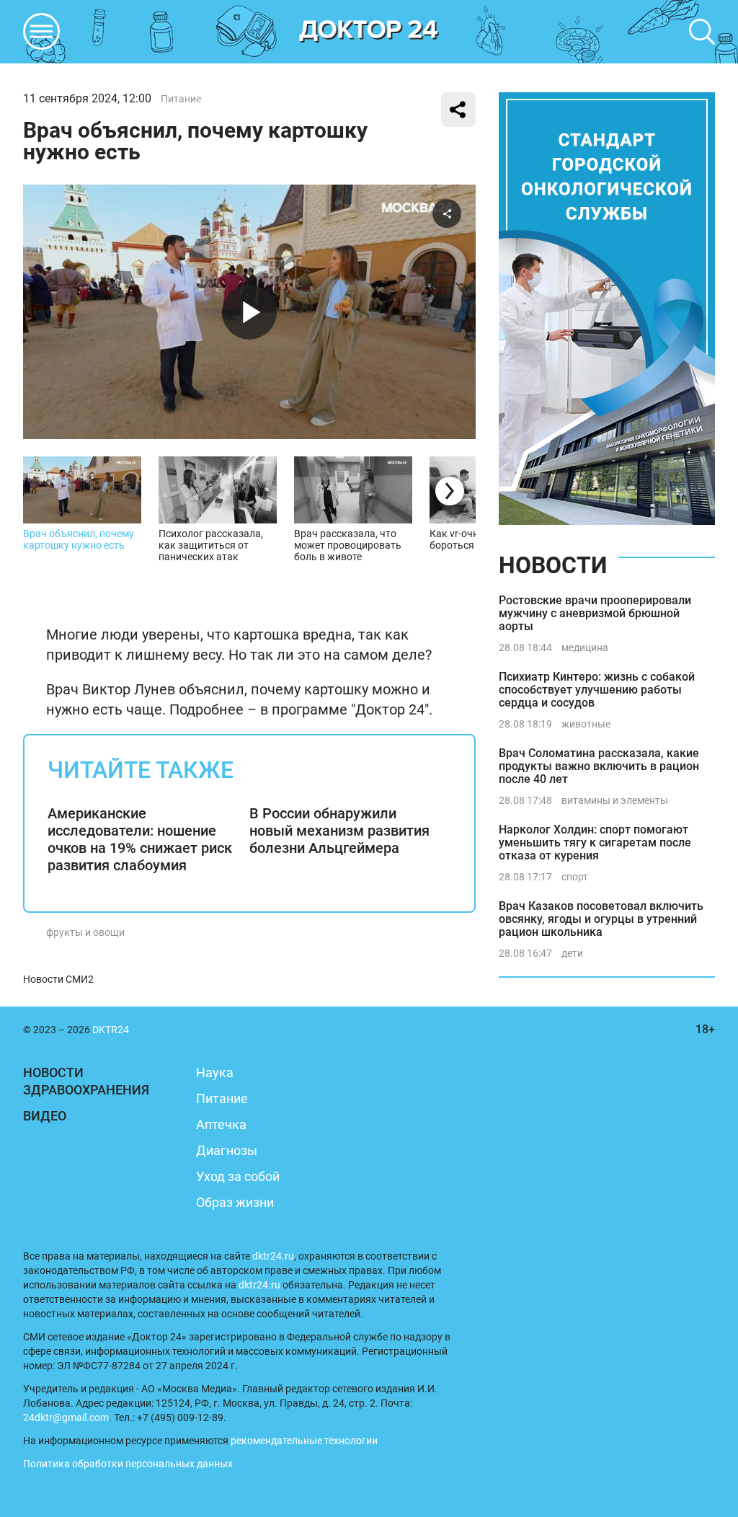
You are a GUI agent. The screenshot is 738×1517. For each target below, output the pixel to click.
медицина (584, 647)
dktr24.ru (273, 1256)
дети (572, 953)
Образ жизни (235, 1202)
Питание (181, 99)
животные (585, 724)
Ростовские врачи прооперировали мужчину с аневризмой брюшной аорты (595, 613)
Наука (215, 1072)
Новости (553, 565)
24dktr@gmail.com (66, 1417)
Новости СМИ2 (58, 979)
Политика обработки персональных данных (128, 1463)
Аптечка (221, 1124)
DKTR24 (369, 31)
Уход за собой (238, 1176)
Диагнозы (226, 1150)
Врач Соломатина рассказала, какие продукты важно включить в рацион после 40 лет (599, 766)
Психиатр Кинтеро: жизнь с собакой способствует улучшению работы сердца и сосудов (597, 689)
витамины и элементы (614, 800)
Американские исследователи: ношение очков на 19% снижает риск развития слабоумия (140, 839)
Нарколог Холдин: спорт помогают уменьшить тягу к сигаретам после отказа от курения (595, 842)
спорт (574, 877)
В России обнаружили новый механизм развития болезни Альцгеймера (339, 831)
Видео (44, 1115)
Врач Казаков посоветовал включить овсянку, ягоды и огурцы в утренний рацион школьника (601, 919)
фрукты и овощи (85, 932)
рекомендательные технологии (304, 1440)
